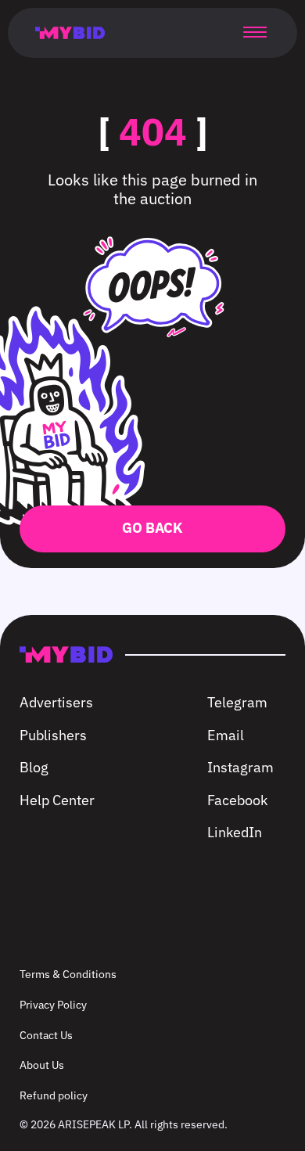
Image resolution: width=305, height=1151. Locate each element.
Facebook (237, 800)
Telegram (237, 702)
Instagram (240, 767)
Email (225, 735)
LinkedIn (234, 832)
